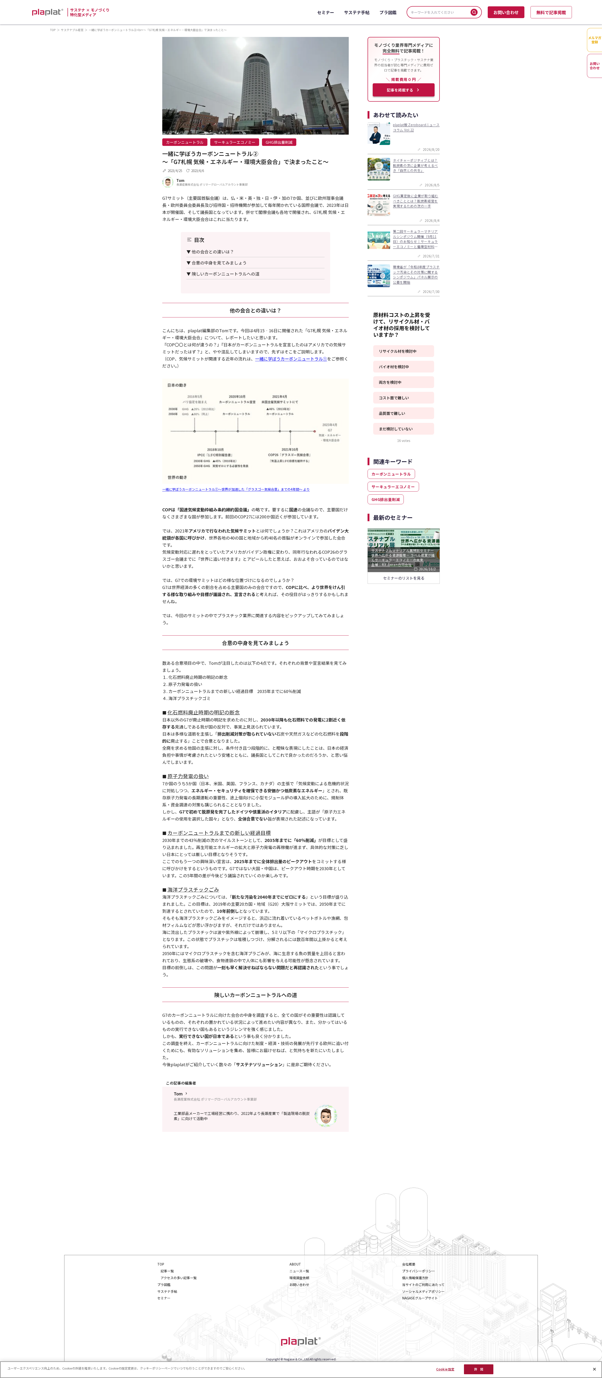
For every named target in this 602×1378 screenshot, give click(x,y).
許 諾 (478, 1369)
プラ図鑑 (388, 12)
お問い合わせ (506, 12)
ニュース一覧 (299, 1271)
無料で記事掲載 (551, 12)
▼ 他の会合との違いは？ (210, 251)
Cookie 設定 (445, 1369)
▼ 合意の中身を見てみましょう (216, 263)
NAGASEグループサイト (420, 1298)
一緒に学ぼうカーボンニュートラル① (291, 359)
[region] (301, 1369)
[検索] (474, 12)
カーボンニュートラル (185, 142)
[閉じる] (594, 1369)
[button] (403, 351)
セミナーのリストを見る (403, 578)
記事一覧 (167, 1271)
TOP (53, 30)
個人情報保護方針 (415, 1278)
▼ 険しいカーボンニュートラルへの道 (222, 274)
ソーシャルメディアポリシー (423, 1292)
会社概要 (408, 1264)
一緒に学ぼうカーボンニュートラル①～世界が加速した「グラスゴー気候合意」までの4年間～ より (236, 489)
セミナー (325, 12)
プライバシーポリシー (418, 1271)
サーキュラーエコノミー (234, 142)
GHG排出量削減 (279, 142)
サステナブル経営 (72, 30)
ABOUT (295, 1264)
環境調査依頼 (299, 1278)
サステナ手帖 (356, 12)
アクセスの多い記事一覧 (179, 1278)
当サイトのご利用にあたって (423, 1285)
